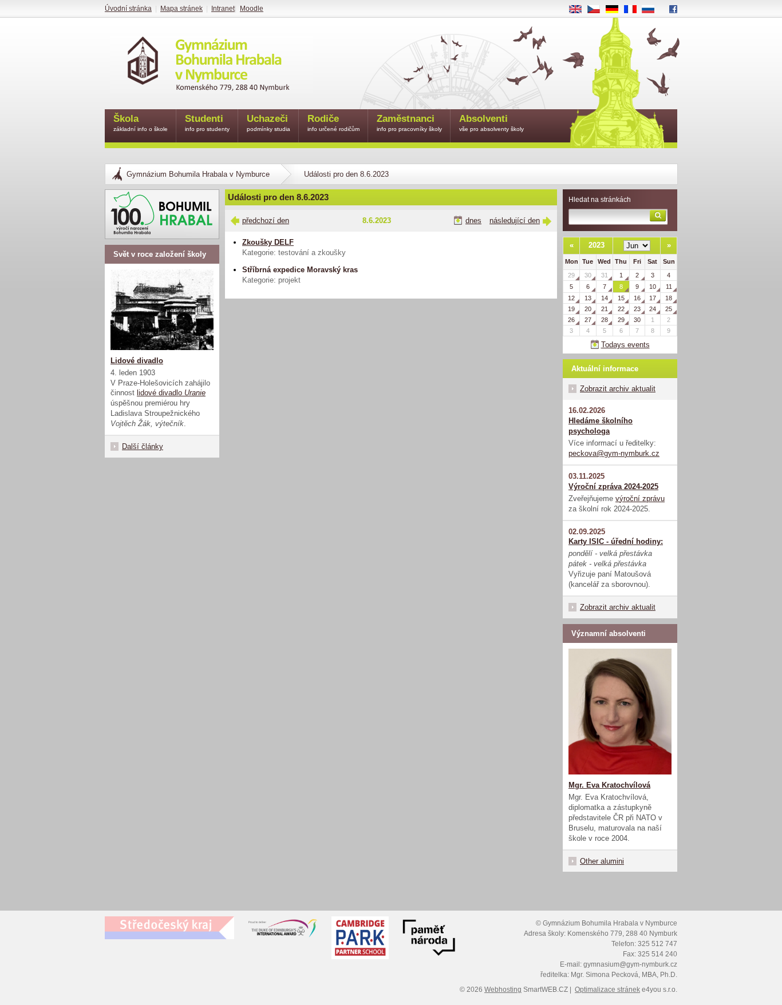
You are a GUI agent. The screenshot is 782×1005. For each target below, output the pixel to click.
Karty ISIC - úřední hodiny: (615, 541)
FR (634, 9)
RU (652, 9)
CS (598, 9)
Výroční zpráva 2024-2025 (613, 486)
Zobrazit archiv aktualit (617, 388)
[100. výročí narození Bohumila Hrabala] (162, 214)
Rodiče (333, 122)
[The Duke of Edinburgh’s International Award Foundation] (283, 930)
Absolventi (491, 122)
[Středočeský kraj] (169, 927)
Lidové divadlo (136, 360)
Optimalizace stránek (607, 989)
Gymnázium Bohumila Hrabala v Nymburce (198, 174)
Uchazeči (268, 122)
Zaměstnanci (409, 122)
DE (616, 9)
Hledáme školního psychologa (600, 425)
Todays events (625, 344)
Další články (142, 446)
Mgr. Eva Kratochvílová (609, 785)
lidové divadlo (171, 392)
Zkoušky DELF (268, 242)
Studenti (207, 122)
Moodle (251, 8)
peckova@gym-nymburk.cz (613, 453)
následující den (514, 220)
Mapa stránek (181, 8)
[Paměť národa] (360, 939)
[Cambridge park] (428, 939)
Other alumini (602, 861)
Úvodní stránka (128, 8)
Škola (140, 122)
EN (579, 9)
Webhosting (503, 989)
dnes (473, 220)
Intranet (223, 8)
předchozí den (265, 220)
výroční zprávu (640, 498)
